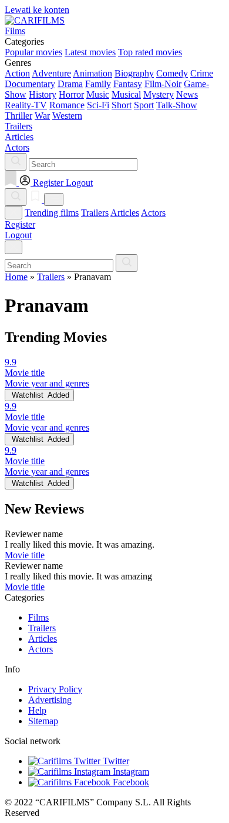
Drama (70, 84)
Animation (92, 73)
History (42, 94)
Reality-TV (26, 105)
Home (16, 277)
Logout (18, 235)
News (187, 94)
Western (67, 116)
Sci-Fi (98, 105)
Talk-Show (176, 105)
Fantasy (127, 84)
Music (97, 94)
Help (37, 710)
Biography (134, 73)
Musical (126, 94)
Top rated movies (150, 52)
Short (122, 105)
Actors (153, 213)
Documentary (30, 84)
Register (20, 224)
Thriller (18, 116)
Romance (67, 105)
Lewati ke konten (37, 10)
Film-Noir (162, 84)
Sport (144, 105)
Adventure (51, 73)
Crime (201, 73)
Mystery (158, 94)
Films (38, 617)
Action (17, 73)
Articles (124, 213)
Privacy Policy (55, 689)
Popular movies (33, 52)
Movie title (25, 555)
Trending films (52, 213)
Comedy (172, 73)
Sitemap (43, 721)
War (42, 116)
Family (98, 84)
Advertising (50, 700)
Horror (71, 94)
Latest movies (90, 52)
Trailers (95, 213)
